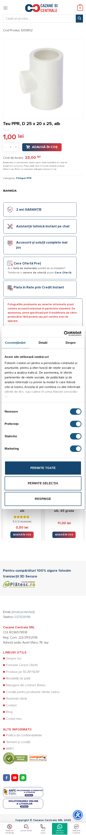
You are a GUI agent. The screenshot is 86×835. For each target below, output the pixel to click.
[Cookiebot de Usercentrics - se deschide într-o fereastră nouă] (63, 331)
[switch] (75, 424)
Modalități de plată (18, 678)
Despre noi (13, 658)
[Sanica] (10, 190)
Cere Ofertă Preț (27, 263)
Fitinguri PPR (23, 178)
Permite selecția (43, 483)
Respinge (43, 498)
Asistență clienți (16, 698)
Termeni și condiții (18, 742)
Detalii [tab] (43, 342)
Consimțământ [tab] (15, 342)
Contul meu (14, 718)
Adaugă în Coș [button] (22, 535)
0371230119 (22, 617)
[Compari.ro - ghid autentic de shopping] (25, 758)
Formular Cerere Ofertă (22, 665)
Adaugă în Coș (45, 147)
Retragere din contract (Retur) (25, 685)
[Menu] (5, 8)
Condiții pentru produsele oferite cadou (32, 692)
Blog (9, 712)
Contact (11, 705)
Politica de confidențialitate (24, 735)
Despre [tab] (71, 342)
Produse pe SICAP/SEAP (23, 671)
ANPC (10, 748)
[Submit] (79, 19)
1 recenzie (24, 521)
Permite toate (43, 468)
